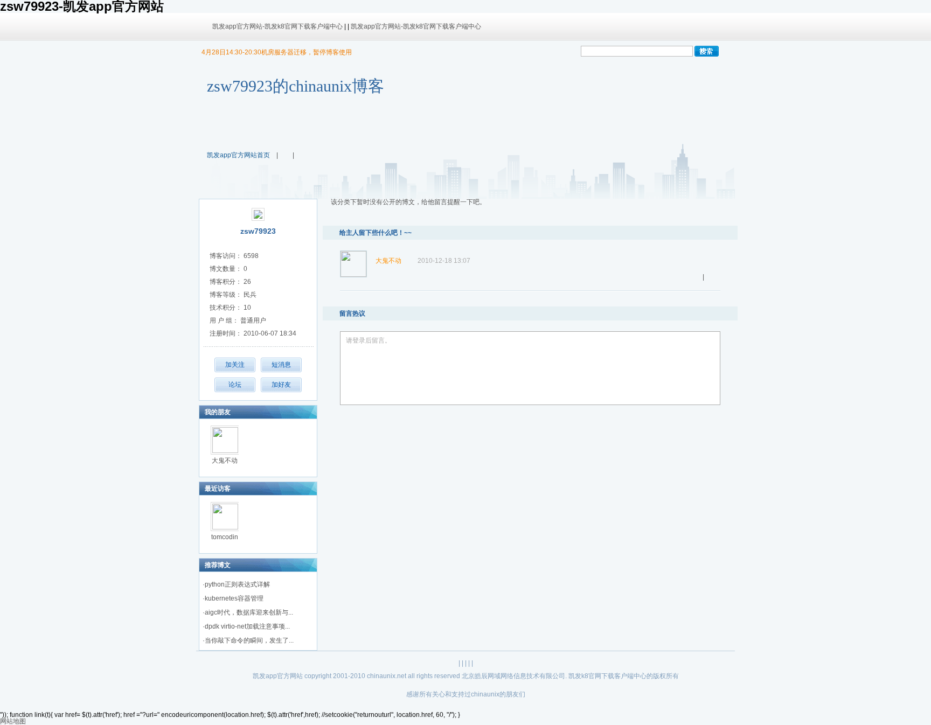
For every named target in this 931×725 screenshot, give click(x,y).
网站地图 (13, 721)
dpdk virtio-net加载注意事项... (247, 626)
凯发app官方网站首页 (238, 155)
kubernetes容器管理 (234, 598)
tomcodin (224, 537)
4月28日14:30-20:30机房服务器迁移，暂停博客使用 (277, 52)
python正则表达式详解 (237, 584)
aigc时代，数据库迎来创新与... (249, 612)
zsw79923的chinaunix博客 (295, 86)
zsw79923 (258, 231)
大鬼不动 (225, 460)
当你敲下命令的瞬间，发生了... (249, 640)
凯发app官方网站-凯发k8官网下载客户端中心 (277, 26)
